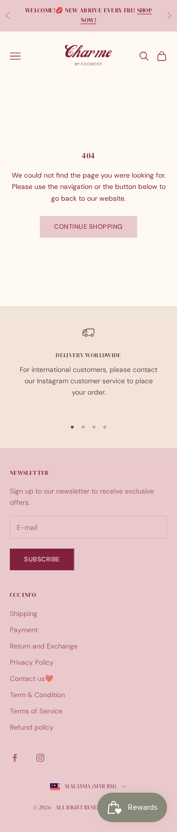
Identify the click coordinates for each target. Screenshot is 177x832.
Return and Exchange (44, 646)
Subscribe (42, 559)
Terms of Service (36, 711)
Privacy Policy (32, 662)
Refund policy (32, 727)
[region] (88, 368)
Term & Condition (37, 694)
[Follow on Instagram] (40, 758)
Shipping (23, 613)
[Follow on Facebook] (15, 758)
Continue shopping (88, 226)
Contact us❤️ (31, 678)
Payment (24, 629)
